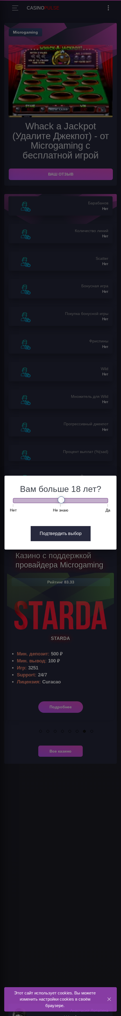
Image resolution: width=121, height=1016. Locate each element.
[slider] (61, 499)
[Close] (109, 999)
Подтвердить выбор (61, 533)
